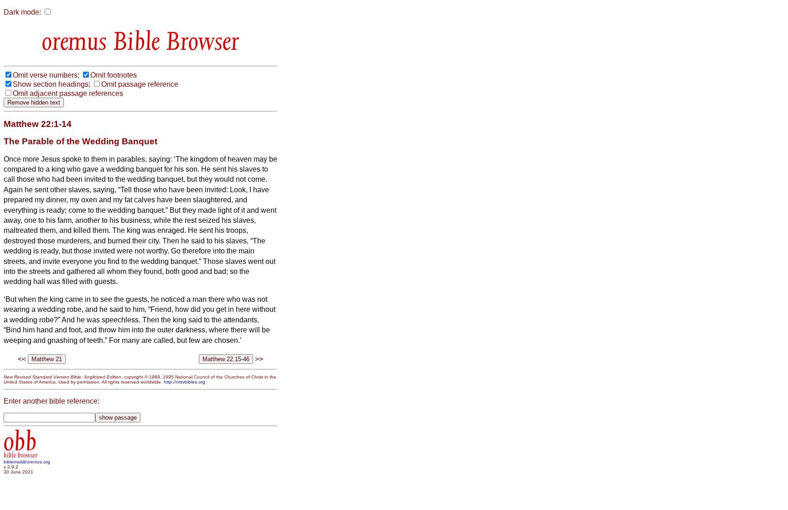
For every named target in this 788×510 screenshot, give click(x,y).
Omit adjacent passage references (68, 93)
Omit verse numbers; (46, 75)
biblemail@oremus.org (27, 461)
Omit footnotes (113, 75)
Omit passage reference (139, 84)
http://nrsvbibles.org (184, 381)
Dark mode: (22, 12)
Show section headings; (51, 84)
